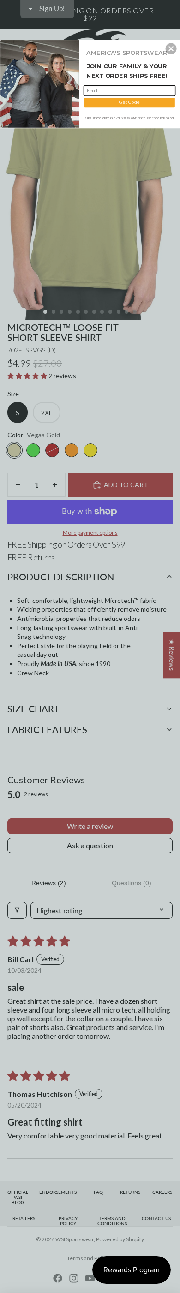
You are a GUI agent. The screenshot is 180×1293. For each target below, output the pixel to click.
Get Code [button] (129, 102)
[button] (171, 48)
